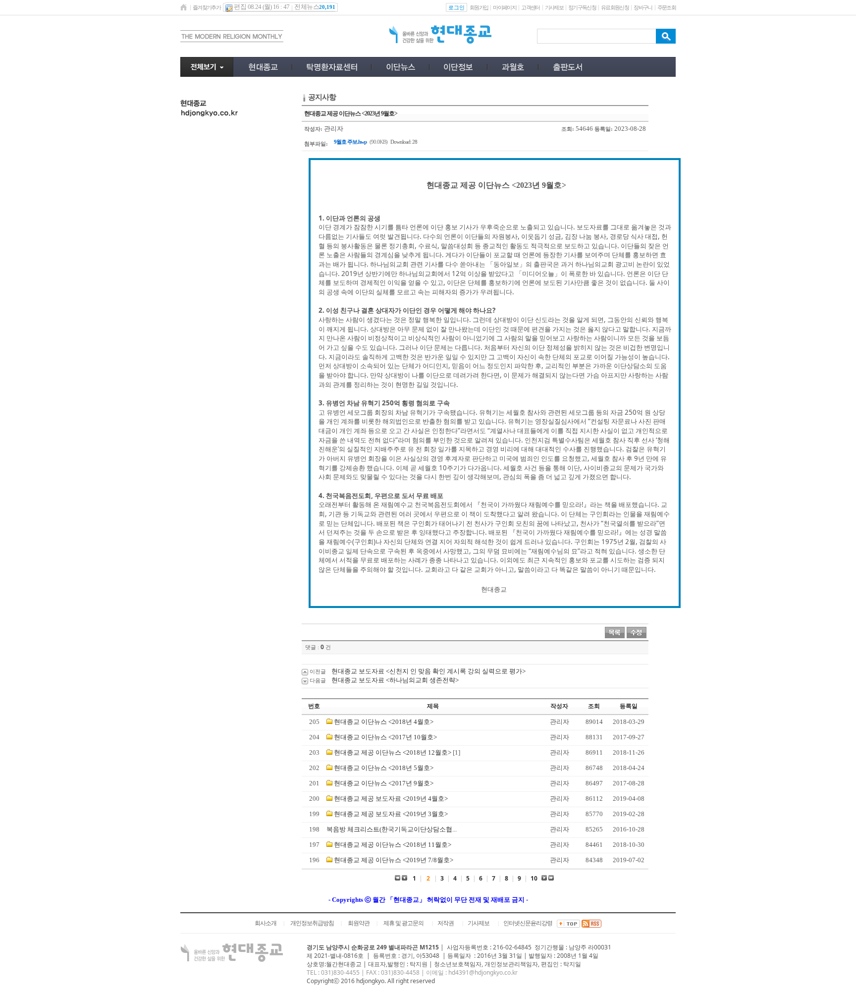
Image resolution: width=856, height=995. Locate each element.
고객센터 (530, 7)
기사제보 (554, 7)
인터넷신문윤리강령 (527, 923)
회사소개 (265, 923)
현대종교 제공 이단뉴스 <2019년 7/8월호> (393, 860)
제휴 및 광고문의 (403, 923)
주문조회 (666, 7)
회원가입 (479, 7)
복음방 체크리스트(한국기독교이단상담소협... (391, 829)
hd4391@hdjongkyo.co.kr (483, 972)
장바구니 (643, 7)
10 (534, 878)
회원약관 (359, 923)
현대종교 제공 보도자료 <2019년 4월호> (391, 798)
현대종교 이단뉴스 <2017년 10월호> (385, 737)
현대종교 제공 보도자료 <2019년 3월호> (391, 814)
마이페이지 (504, 7)
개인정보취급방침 (312, 923)
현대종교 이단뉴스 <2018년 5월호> (383, 768)
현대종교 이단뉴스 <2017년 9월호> (383, 783)
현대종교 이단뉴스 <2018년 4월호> (383, 721)
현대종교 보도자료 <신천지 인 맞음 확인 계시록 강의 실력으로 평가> (428, 671)
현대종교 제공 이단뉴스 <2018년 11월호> (392, 844)
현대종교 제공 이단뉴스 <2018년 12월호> (392, 752)
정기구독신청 (582, 7)
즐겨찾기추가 (206, 7)
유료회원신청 (615, 7)
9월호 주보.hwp (350, 142)
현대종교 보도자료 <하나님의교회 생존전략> (395, 680)
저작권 (445, 923)
